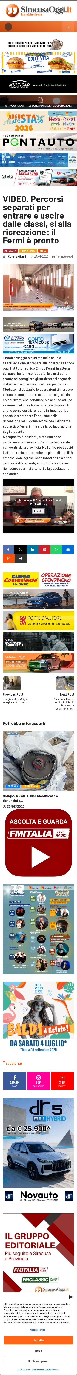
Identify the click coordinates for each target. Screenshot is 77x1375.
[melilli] (38, 929)
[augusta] (38, 121)
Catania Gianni (17, 256)
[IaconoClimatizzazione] (38, 343)
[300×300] (38, 1017)
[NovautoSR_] (38, 1151)
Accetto (38, 510)
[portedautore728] (38, 620)
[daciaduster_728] (38, 324)
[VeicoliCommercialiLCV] (38, 84)
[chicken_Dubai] (38, 62)
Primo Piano (28, 251)
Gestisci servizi (37, 1330)
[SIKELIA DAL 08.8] (38, 177)
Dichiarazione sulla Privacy (45, 1370)
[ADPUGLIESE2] (38, 662)
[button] (71, 1297)
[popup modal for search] (68, 26)
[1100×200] (38, 101)
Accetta (38, 1340)
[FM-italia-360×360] (38, 842)
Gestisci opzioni (38, 1361)
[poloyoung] (38, 599)
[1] (38, 1267)
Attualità (10, 251)
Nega (38, 1350)
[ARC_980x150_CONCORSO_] (38, 44)
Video (43, 251)
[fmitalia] (38, 159)
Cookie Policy (23, 1370)
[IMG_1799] (38, 579)
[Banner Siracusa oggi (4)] (38, 142)
